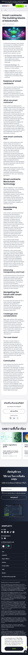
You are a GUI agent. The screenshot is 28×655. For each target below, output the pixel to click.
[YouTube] (8, 532)
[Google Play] (9, 548)
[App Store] (3, 548)
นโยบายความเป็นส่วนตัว (21, 493)
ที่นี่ (5, 644)
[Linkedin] (5, 532)
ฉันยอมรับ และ (15, 493)
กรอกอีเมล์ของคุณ (7, 489)
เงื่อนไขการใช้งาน (11, 493)
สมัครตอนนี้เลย (14, 411)
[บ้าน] (1, 10)
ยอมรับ (14, 648)
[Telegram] (13, 532)
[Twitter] (2, 538)
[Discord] (5, 538)
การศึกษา (5, 10)
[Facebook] (2, 532)
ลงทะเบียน (19, 6)
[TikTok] (10, 532)
